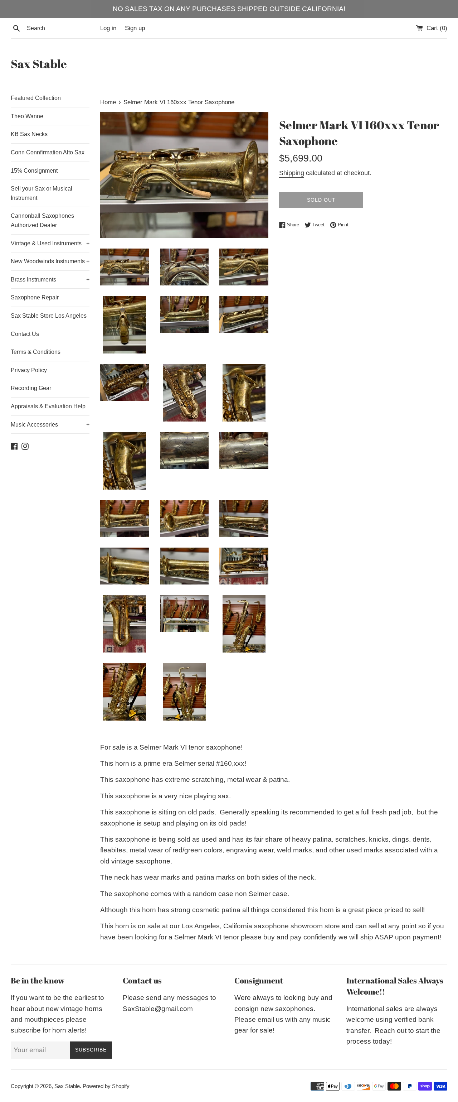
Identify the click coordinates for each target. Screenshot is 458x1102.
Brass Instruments (50, 279)
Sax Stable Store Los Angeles (49, 316)
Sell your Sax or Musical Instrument (41, 193)
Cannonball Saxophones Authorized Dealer (42, 220)
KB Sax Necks (29, 134)
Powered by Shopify (106, 1086)
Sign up (135, 28)
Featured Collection (36, 98)
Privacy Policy (29, 370)
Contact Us (25, 334)
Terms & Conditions (35, 352)
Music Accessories (50, 425)
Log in (108, 28)
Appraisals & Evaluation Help (48, 406)
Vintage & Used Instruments (50, 243)
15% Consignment (34, 171)
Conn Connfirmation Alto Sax (47, 152)
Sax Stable (39, 63)
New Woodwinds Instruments (50, 261)
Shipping (291, 173)
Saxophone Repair (35, 297)
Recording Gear (31, 388)
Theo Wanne (27, 116)
